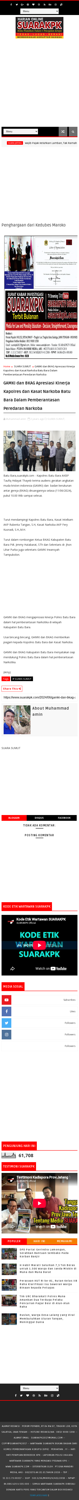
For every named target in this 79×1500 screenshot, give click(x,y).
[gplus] (22, 5)
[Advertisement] (39, 85)
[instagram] (56, 5)
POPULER (14, 1241)
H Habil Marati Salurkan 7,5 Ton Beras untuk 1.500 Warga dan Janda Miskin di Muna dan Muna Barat (48, 1269)
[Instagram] (67, 3)
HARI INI (39, 1241)
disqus (39, 817)
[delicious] (61, 5)
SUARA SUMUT (22, 366)
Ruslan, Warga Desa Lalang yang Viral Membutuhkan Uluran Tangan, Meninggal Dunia (47, 1319)
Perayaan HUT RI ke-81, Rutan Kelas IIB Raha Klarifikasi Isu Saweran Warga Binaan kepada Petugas (48, 1284)
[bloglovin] (33, 5)
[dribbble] (39, 5)
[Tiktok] (63, 1394)
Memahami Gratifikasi (65, 1242)
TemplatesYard (39, 1495)
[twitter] (17, 5)
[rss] (44, 5)
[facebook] (11, 5)
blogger (14, 817)
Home (6, 366)
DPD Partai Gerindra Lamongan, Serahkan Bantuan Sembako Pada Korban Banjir (44, 1253)
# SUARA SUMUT (21, 679)
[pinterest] (28, 5)
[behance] (50, 5)
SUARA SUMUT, (56, 419)
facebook (64, 817)
